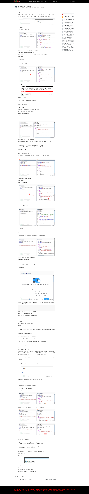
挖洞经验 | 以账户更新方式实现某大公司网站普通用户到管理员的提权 (72, 20)
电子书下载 (55, 1)
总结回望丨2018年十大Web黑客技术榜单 (69, 47)
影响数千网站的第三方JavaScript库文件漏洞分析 (70, 40)
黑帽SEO (38, 1)
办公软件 (46, 1)
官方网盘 (73, 1)
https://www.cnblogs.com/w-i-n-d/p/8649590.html (35, 307)
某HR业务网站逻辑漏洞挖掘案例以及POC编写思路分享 (71, 41)
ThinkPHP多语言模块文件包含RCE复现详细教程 (70, 16)
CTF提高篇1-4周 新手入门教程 (67, 37)
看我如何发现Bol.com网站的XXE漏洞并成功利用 (70, 38)
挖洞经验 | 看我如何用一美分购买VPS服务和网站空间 (70, 32)
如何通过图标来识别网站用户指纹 (68, 22)
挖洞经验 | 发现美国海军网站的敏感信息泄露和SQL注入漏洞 (71, 35)
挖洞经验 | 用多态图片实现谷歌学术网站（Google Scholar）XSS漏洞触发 (73, 29)
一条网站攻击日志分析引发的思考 (68, 31)
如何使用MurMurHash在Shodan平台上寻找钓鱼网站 (70, 19)
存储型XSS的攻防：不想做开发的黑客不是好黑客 (70, 34)
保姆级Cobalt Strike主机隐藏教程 (68, 25)
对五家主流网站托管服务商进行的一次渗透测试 (69, 49)
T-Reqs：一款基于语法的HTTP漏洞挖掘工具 (25, 479)
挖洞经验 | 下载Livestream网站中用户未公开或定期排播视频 (71, 43)
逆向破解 (30, 1)
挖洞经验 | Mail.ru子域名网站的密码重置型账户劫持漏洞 (71, 28)
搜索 (70, 1)
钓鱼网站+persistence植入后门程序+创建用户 (69, 14)
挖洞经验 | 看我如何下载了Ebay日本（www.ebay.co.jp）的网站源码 (72, 50)
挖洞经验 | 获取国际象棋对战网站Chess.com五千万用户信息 (71, 23)
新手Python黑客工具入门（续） (67, 46)
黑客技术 (35, 7)
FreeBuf (25, 476)
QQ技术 (51, 1)
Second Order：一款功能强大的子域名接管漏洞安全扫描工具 (49, 479)
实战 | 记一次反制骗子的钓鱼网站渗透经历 (69, 17)
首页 (26, 1)
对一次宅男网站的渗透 (66, 26)
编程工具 (42, 1)
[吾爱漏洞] (18, 1)
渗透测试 (34, 1)
